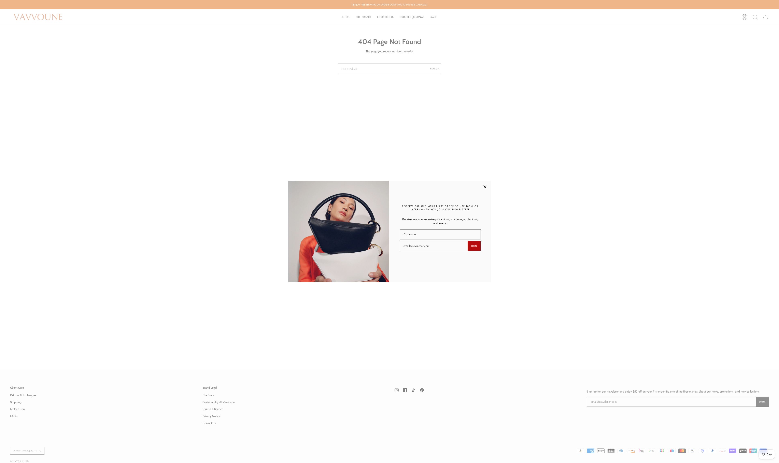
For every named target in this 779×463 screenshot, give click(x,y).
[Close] (485, 187)
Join (474, 246)
